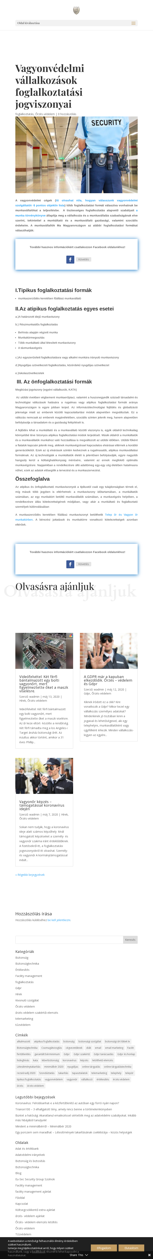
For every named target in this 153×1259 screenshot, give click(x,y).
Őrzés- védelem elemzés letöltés (36, 1222)
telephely (116, 1073)
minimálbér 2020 (53, 1066)
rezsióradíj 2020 (26, 1073)
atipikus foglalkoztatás (46, 1041)
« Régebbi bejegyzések (30, 875)
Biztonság (21, 957)
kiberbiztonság (50, 1060)
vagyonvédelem (54, 1079)
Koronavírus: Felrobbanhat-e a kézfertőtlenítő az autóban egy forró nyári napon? (67, 1103)
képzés (84, 1060)
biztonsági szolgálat (89, 1041)
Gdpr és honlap (126, 1054)
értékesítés (103, 1079)
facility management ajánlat (33, 1191)
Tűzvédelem (23, 1234)
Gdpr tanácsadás (103, 1054)
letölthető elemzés (102, 1060)
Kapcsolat (21, 1204)
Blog (18, 1173)
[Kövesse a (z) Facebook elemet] (70, 260)
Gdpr (87, 693)
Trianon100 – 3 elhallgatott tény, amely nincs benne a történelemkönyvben (63, 1109)
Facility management (28, 976)
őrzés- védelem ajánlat (30, 1216)
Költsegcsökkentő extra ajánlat (35, 1210)
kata (35, 1060)
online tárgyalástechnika (117, 1066)
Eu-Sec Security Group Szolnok (35, 1179)
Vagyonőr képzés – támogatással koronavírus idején (41, 805)
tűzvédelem (22, 1025)
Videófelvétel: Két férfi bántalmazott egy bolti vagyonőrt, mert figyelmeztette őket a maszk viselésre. (43, 683)
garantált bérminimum (47, 1054)
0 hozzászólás (67, 114)
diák (88, 1047)
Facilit (130, 1047)
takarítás (63, 1073)
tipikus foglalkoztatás (29, 1079)
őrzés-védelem (35, 1085)
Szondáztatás (46, 1073)
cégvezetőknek (74, 1047)
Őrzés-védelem (45, 114)
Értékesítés (22, 970)
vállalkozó (87, 1079)
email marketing (114, 1047)
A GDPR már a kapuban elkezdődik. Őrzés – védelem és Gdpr (108, 680)
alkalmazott (23, 1041)
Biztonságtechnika (27, 963)
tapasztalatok (79, 1073)
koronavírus (69, 1060)
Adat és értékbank (27, 1148)
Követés (83, 259)
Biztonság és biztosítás (30, 1161)
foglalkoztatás (24, 114)
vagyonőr (72, 1079)
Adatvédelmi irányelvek (30, 1155)
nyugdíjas (72, 1066)
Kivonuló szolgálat (27, 1000)
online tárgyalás (91, 1066)
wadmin (34, 696)
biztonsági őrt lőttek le (117, 1041)
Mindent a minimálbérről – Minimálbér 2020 (43, 1126)
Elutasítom (131, 1248)
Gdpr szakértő (82, 1054)
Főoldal (20, 1198)
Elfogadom (104, 1248)
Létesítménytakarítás (28, 1066)
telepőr (129, 1073)
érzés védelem (121, 1079)
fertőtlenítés (23, 1054)
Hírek (22, 700)
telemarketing (24, 1018)
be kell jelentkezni (59, 920)
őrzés (20, 1085)
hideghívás (23, 1060)
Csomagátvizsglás (51, 1047)
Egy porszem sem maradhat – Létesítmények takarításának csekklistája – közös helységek (73, 1132)
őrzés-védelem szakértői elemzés (36, 1013)
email (98, 1047)
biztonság (69, 1041)
